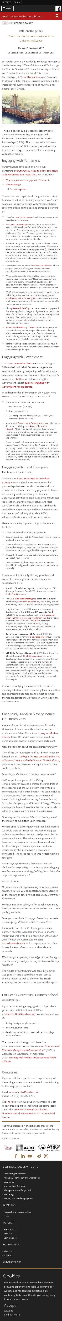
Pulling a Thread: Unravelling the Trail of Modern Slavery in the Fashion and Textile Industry (31, 758)
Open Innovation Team (19, 363)
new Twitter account (24, 217)
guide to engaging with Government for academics (25, 384)
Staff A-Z (8, 1233)
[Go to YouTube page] (30, 1156)
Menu (9, 8)
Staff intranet (10, 1237)
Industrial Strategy (24, 598)
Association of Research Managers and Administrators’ (31, 1048)
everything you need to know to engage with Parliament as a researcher (30, 172)
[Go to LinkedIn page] (23, 1156)
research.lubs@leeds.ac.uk (23, 1092)
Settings (8, 1310)
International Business (14, 1186)
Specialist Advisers (43, 265)
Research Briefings (21, 308)
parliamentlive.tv (15, 943)
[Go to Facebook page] (16, 1156)
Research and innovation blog (18, 1212)
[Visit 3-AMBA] (47, 1148)
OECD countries (33, 656)
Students (8, 1255)
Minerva (8, 1251)
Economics (9, 1182)
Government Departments (30, 423)
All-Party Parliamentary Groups (20, 327)
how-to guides (19, 189)
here (10, 1101)
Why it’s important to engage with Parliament (27, 180)
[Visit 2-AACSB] (24, 1148)
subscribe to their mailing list (21, 298)
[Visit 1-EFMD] (8, 1148)
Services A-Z (10, 1229)
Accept (10, 1305)
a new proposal (37, 636)
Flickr (6, 1216)
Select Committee (18, 224)
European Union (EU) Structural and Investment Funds (30, 616)
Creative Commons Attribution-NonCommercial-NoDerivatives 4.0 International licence (28, 1113)
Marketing (9, 1194)
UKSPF (37, 620)
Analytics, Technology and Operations (22, 1177)
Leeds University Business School (22, 16)
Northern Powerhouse (28, 601)
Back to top (9, 1138)
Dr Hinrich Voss (32, 77)
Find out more (12, 1314)
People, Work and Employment (18, 1198)
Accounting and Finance (15, 1173)
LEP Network (15, 594)
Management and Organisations (19, 1190)
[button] (57, 16)
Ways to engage (13, 184)
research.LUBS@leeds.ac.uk (18, 1014)
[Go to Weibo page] (39, 1156)
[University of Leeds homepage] (58, 8)
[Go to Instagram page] (46, 1156)
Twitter (19, 379)
